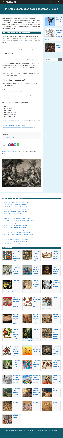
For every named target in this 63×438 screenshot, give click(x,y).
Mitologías (52, 1)
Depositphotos (36, 432)
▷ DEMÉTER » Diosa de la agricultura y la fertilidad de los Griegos (19, 127)
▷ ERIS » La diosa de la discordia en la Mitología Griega (16, 209)
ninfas (15, 114)
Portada (4, 151)
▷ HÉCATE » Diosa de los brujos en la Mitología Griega (16, 206)
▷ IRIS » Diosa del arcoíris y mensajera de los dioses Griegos (17, 234)
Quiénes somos (14, 430)
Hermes (22, 18)
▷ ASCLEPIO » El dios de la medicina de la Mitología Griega (17, 244)
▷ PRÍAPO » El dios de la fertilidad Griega (12, 213)
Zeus (21, 40)
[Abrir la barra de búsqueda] (59, 2)
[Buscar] (60, 59)
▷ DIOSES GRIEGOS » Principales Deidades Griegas (15, 241)
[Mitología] (9, 2)
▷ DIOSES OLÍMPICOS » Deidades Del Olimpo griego (15, 239)
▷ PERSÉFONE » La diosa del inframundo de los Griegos (16, 218)
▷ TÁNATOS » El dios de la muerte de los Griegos (14, 211)
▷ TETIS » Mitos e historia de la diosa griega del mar (15, 202)
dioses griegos (16, 120)
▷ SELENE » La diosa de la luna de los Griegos (14, 227)
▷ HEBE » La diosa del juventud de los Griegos (14, 204)
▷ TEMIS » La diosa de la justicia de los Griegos (14, 125)
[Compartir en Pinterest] (12, 145)
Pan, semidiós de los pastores (9, 137)
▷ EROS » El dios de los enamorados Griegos (13, 216)
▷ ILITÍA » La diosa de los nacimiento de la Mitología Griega (17, 232)
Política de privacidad (36, 430)
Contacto (29, 430)
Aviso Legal (54, 430)
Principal (8, 430)
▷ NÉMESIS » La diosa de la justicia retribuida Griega (15, 237)
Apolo (31, 40)
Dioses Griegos (12, 151)
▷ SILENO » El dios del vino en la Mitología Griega (14, 225)
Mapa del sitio (22, 430)
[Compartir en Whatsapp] (18, 145)
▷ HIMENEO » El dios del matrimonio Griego (13, 230)
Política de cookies (46, 430)
